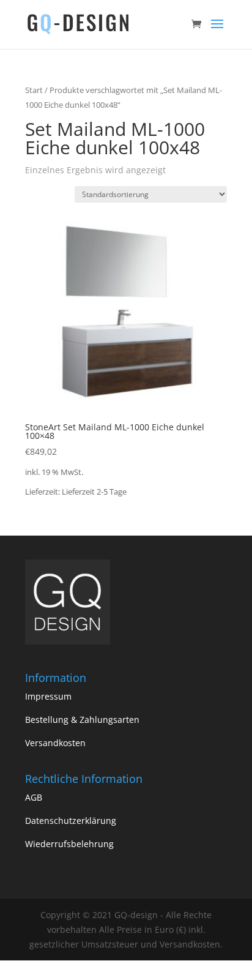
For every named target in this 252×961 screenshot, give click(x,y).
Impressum (48, 696)
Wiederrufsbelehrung (69, 844)
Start (34, 89)
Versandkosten (55, 743)
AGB (33, 797)
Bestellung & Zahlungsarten (82, 719)
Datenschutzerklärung (70, 820)
